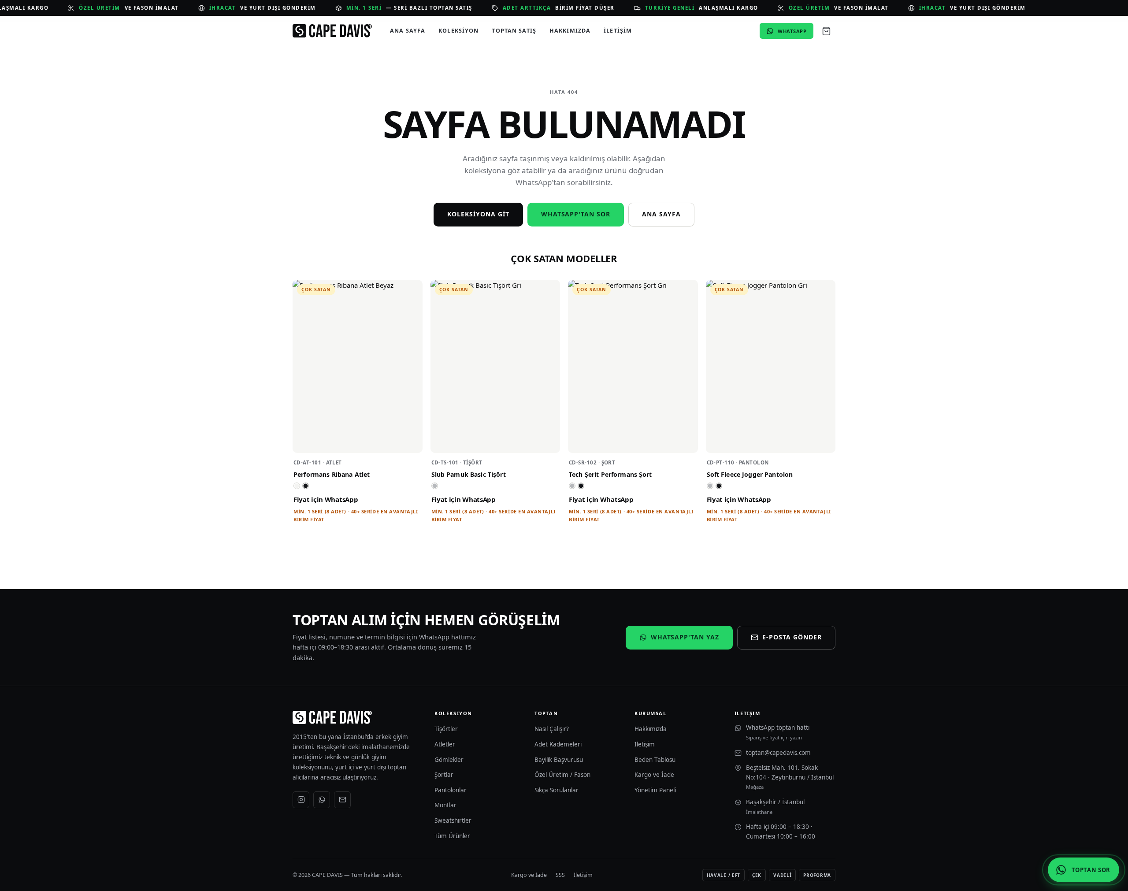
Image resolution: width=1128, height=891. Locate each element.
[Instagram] (301, 799)
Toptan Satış (514, 30)
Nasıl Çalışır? (551, 729)
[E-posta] (342, 799)
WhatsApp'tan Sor (576, 214)
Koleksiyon (458, 30)
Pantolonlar (450, 790)
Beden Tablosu (654, 760)
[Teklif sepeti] (826, 31)
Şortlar (443, 775)
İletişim (618, 30)
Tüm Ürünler (452, 836)
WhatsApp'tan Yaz (685, 637)
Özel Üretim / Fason (562, 775)
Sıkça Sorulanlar (556, 790)
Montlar (445, 805)
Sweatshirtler (452, 820)
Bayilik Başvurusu (558, 760)
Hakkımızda (569, 30)
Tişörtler (446, 729)
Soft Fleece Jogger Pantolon (750, 474)
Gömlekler (449, 760)
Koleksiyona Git (478, 214)
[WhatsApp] (321, 799)
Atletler (444, 744)
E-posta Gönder (792, 637)
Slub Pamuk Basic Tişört (468, 474)
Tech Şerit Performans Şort (610, 474)
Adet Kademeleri (558, 744)
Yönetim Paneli (655, 790)
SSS (560, 875)
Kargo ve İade (654, 775)
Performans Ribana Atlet (331, 474)
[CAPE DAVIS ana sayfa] (332, 30)
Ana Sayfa (407, 30)
